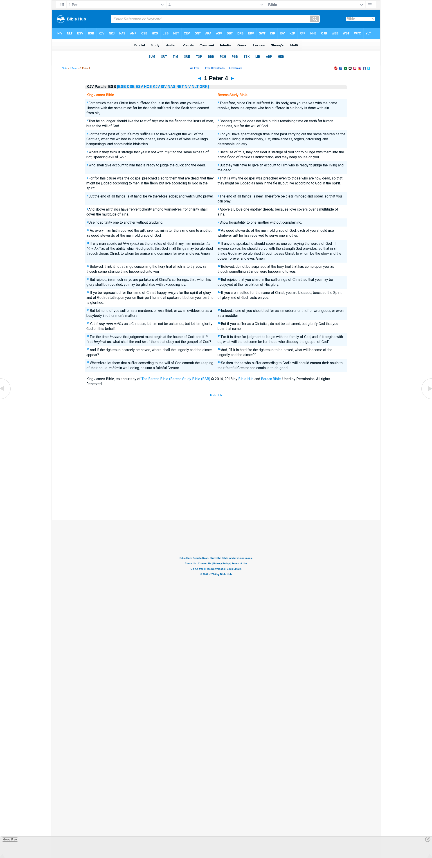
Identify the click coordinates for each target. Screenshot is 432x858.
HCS (148, 87)
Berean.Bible (271, 379)
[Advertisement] (216, 487)
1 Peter (73, 68)
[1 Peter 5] (426, 399)
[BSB (121, 87)
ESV (139, 87)
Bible (64, 68)
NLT (195, 87)
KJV (156, 87)
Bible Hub (246, 379)
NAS (172, 87)
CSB (131, 87)
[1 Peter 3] (5, 399)
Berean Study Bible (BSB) (190, 379)
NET (180, 87)
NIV (188, 87)
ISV (164, 87)
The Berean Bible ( (156, 379)
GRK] (204, 87)
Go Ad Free (10, 839)
